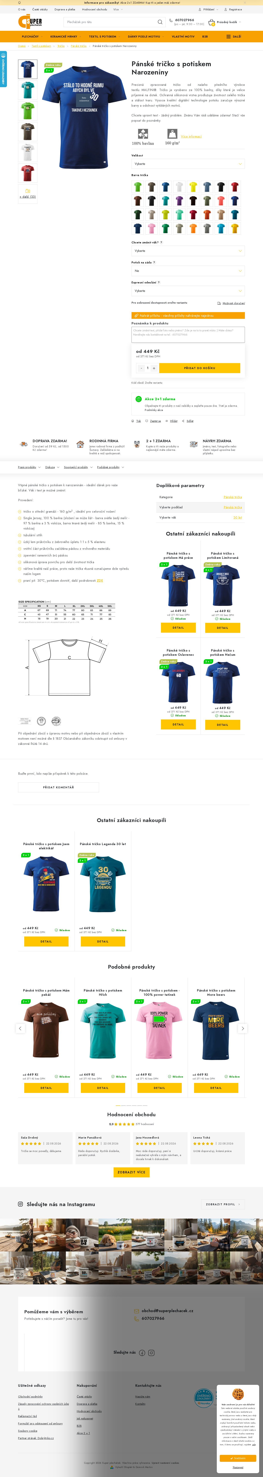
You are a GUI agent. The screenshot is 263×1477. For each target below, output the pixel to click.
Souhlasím (239, 1458)
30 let (238, 517)
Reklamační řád (27, 1416)
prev (20, 1028)
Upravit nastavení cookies (165, 1463)
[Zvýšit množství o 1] (154, 368)
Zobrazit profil (220, 1204)
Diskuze (50, 467)
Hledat (160, 22)
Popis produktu (27, 467)
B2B (79, 1426)
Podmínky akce (154, 410)
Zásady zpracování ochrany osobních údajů (43, 1406)
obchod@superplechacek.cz (167, 1311)
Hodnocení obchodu (94, 9)
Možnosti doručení (234, 303)
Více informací (191, 136)
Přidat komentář (58, 787)
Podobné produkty (108, 467)
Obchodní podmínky (30, 1396)
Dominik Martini (144, 1467)
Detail (178, 628)
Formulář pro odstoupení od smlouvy (40, 1423)
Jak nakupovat (85, 1418)
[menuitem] (32, 36)
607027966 (184, 20)
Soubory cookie (27, 1431)
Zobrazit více (132, 1172)
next (242, 1028)
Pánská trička (233, 497)
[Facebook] (142, 1353)
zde (253, 1444)
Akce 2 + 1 (83, 1433)
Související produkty (76, 467)
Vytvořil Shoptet (123, 1467)
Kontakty (140, 1404)
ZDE (100, 580)
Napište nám (142, 1396)
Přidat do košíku (199, 368)
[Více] (234, 36)
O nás (21, 9)
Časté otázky (40, 9)
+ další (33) (28, 197)
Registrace (235, 9)
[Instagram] (151, 1353)
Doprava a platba (65, 9)
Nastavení (238, 1467)
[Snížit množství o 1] (141, 368)
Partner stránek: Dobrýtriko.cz (36, 1438)
